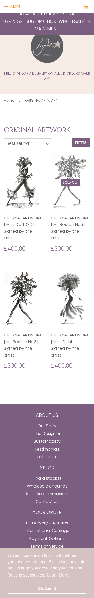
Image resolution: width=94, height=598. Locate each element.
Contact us (47, 502)
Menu (16, 6)
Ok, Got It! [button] (47, 588)
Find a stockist (47, 478)
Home (9, 100)
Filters (81, 143)
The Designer (47, 433)
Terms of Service (47, 546)
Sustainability (47, 441)
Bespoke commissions (47, 494)
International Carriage (47, 531)
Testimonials (47, 449)
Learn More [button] (57, 575)
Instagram (47, 457)
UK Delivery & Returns (47, 523)
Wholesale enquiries (47, 486)
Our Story (47, 426)
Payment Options (47, 538)
